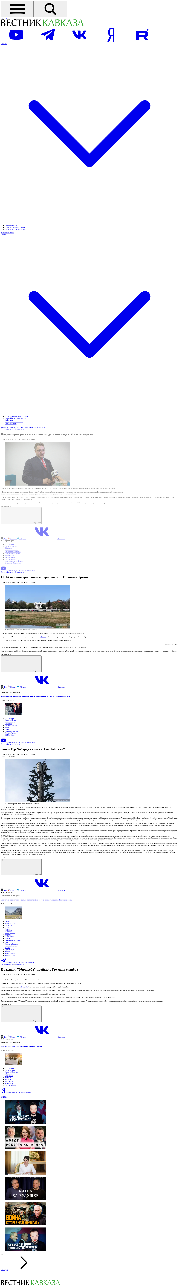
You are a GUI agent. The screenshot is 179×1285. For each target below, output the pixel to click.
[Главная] (42, 26)
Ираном (43, 637)
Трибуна (8, 951)
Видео (31, 427)
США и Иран (10, 735)
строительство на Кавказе (14, 561)
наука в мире (9, 950)
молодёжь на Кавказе (12, 553)
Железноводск (10, 557)
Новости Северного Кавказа (15, 227)
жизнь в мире (10, 953)
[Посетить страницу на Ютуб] (16, 42)
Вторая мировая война (13, 940)
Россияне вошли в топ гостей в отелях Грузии (21, 1089)
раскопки (8, 938)
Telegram (22, 539)
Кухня (42, 427)
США (7, 729)
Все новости (19, 429)
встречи (8, 935)
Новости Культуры (11, 1114)
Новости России (11, 546)
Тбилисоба (24, 1029)
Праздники (9, 1118)
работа (7, 948)
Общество (8, 548)
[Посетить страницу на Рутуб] (142, 42)
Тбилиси (8, 1120)
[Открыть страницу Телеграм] (48, 42)
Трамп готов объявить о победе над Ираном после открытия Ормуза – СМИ (35, 696)
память (7, 942)
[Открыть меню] (17, 9)
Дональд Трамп (10, 733)
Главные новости (11, 225)
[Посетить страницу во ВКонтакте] (79, 42)
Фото (26, 427)
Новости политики (11, 550)
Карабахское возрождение (10, 427)
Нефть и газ (9, 420)
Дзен (5, 539)
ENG (6, 18)
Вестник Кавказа (7, 429)
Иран (7, 727)
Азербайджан (10, 936)
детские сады (9, 555)
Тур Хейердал (10, 955)
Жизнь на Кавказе (11, 559)
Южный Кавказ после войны (15, 418)
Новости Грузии (10, 1112)
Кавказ (7, 929)
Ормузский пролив (12, 731)
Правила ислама (10, 424)
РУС (2, 18)
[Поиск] (50, 9)
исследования (10, 933)
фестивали (8, 1122)
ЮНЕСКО (8, 931)
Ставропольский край (13, 552)
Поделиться (37, 523)
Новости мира (10, 722)
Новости (13, 539)
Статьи (11, 233)
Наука (7, 927)
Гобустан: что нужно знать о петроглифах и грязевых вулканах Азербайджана (36, 900)
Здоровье (37, 427)
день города (9, 1123)
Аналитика (5, 233)
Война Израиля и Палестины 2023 (17, 416)
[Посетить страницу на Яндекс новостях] (111, 42)
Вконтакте (61, 539)
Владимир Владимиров (13, 563)
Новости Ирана (10, 720)
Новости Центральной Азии (15, 229)
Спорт (22, 427)
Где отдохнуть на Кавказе (14, 422)
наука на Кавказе (11, 946)
